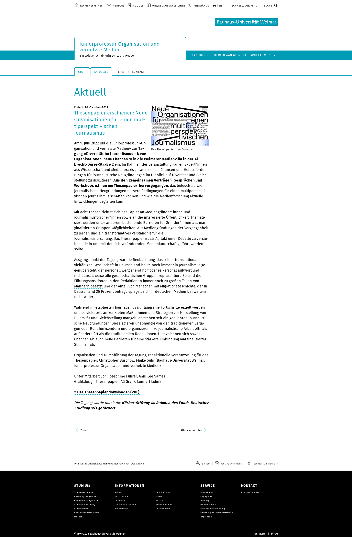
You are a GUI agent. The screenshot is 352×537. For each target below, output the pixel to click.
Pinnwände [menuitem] (201, 5)
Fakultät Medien (262, 55)
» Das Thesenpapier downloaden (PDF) (107, 392)
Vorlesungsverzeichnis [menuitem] (169, 5)
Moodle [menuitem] (138, 5)
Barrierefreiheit (91, 5)
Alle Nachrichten (191, 430)
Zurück (84, 430)
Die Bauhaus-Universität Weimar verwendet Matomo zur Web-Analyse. (109, 463)
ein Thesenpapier (123, 185)
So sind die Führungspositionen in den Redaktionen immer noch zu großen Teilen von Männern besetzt (137, 280)
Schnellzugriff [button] (243, 5)
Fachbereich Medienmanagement (219, 55)
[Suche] (276, 5)
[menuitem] (89, 5)
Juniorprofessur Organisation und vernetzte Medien (119, 47)
